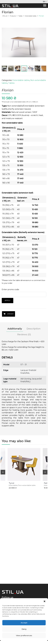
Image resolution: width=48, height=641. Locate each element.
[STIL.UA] (10, 5)
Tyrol (11, 483)
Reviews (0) (24, 334)
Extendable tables (21, 80)
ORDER (10, 314)
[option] (24, 42)
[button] (44, 601)
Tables (11, 83)
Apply (7, 300)
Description (34, 328)
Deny (24, 629)
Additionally (14, 328)
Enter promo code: (10, 289)
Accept (24, 623)
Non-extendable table (27, 485)
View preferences (24, 635)
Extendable (13, 485)
